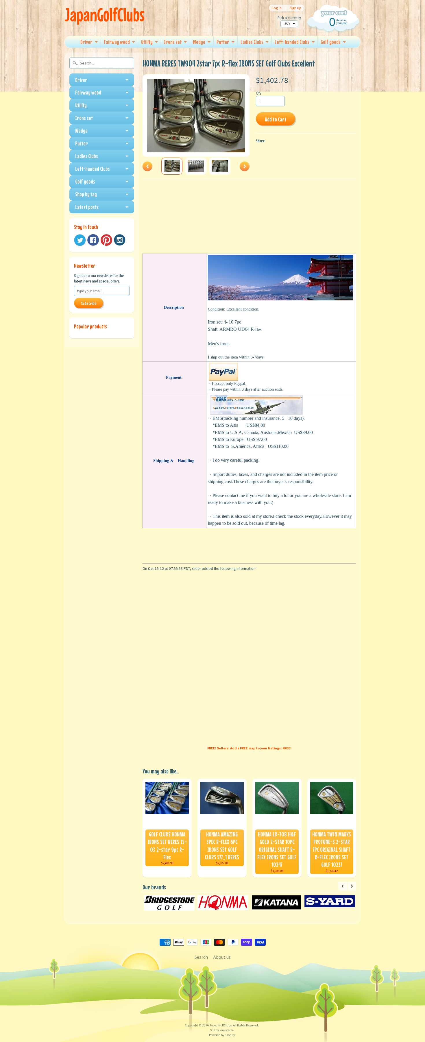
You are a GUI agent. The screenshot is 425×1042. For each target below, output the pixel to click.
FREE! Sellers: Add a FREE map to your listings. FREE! (249, 748)
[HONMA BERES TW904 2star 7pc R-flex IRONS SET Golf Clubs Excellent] (171, 166)
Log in (277, 8)
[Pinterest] (106, 240)
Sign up (295, 8)
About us (222, 957)
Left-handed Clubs (292, 41)
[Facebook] (93, 240)
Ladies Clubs (252, 41)
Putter (223, 41)
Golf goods (331, 41)
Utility (147, 41)
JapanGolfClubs (104, 14)
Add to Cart (276, 119)
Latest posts (87, 207)
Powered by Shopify (222, 1035)
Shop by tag (86, 194)
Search (201, 957)
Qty (258, 92)
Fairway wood (117, 41)
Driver (86, 41)
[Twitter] (80, 240)
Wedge (199, 41)
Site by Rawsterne (222, 1030)
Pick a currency (289, 18)
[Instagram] (119, 240)
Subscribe (88, 303)
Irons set (173, 41)
